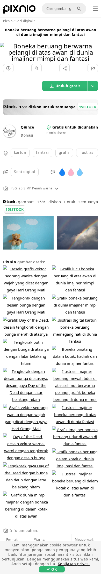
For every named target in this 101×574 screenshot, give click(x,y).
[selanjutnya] (95, 46)
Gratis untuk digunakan (75, 127)
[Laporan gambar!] (93, 68)
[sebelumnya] (6, 46)
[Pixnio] (19, 10)
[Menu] (95, 8)
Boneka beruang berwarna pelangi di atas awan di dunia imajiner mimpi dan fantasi (50, 32)
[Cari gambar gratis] (80, 8)
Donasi (27, 135)
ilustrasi (87, 152)
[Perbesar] (36, 68)
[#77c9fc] (79, 171)
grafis (64, 152)
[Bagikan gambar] (64, 68)
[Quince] (9, 135)
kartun (20, 152)
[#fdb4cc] (71, 171)
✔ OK (52, 569)
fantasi (42, 152)
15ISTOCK (14, 209)
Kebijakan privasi (74, 563)
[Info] (8, 68)
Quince (27, 127)
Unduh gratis (68, 85)
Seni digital (24, 171)
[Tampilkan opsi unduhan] (93, 86)
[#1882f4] (62, 171)
